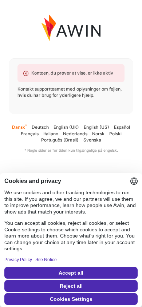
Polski (115, 133)
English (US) (96, 127)
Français (30, 133)
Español (122, 127)
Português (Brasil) (60, 140)
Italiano (50, 133)
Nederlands (75, 133)
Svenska (92, 140)
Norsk (98, 133)
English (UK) (66, 127)
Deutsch (40, 127)
